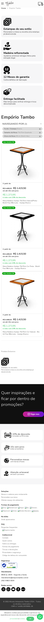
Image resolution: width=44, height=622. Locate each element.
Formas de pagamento (10, 547)
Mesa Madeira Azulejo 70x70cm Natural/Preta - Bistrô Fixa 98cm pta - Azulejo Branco (20, 202)
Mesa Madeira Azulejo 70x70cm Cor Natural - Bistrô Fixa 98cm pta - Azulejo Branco (21, 333)
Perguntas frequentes (9, 527)
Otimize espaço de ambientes (12, 500)
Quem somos (7, 541)
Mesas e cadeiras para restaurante (14, 494)
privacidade (14, 619)
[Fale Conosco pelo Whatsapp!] (40, 617)
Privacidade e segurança (11, 552)
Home (3, 8)
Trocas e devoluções (10, 549)
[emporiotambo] (8, 530)
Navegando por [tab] (13, 123)
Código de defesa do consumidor (14, 555)
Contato (5, 538)
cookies (22, 619)
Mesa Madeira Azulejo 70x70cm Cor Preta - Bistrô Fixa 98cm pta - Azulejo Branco (21, 267)
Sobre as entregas (9, 544)
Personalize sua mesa (9, 497)
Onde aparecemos (8, 519)
